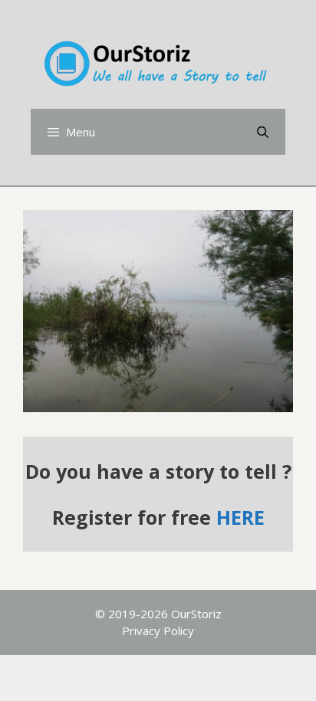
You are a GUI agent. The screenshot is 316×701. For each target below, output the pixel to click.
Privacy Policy (158, 630)
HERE (240, 517)
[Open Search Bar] (262, 132)
